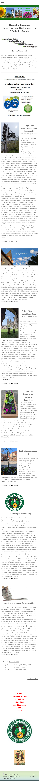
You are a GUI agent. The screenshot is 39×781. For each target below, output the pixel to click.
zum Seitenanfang (32, 679)
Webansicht (33, 776)
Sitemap (16, 774)
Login (34, 774)
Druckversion (8, 774)
